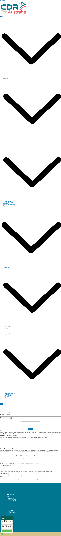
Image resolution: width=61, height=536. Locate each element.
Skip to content (2, 0)
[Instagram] (11, 494)
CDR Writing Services (10, 510)
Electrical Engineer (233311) (11, 501)
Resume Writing (5, 203)
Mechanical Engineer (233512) (11, 502)
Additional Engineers (8, 333)
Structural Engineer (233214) (11, 499)
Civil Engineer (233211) (10, 498)
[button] (7, 531)
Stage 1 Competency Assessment (12, 513)
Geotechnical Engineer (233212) (12, 506)
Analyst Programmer (8, 395)
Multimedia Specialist (8, 397)
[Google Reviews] (10, 494)
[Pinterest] (13, 494)
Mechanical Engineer (8, 328)
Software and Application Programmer (11, 393)
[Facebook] (7, 494)
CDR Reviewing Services (11, 515)
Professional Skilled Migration (9, 201)
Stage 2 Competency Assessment (12, 514)
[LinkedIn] (8, 494)
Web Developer (7, 396)
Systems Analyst (7, 398)
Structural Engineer (8, 329)
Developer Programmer (8, 394)
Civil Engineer (7, 327)
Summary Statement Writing (9, 138)
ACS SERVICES (5, 141)
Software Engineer (8, 326)
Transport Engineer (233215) (11, 500)
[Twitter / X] (15, 494)
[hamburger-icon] (1, 16)
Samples (3, 205)
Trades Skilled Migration (9, 202)
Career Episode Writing (8, 137)
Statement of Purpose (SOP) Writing (9, 204)
